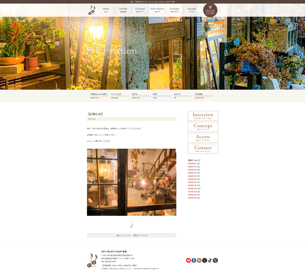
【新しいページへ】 (123, 235)
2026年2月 (192, 182)
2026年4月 (192, 176)
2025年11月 (192, 192)
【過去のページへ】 (139, 235)
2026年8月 (192, 164)
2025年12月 (192, 189)
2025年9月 (192, 198)
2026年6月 (192, 170)
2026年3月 (192, 179)
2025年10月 (192, 195)
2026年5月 (192, 173)
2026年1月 (192, 185)
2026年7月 (192, 167)
